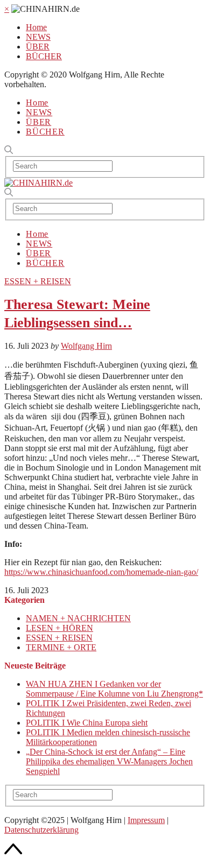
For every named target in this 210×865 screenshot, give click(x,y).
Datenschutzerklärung (41, 829)
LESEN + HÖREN (59, 627)
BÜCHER (44, 56)
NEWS (38, 36)
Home (36, 27)
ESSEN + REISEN (37, 281)
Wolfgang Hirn (86, 345)
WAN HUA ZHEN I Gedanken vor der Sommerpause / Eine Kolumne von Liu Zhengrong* (114, 688)
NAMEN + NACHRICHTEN (78, 618)
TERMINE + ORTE (61, 647)
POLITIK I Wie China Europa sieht (87, 722)
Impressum (146, 820)
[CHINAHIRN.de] (38, 182)
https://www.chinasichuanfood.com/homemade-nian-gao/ (101, 571)
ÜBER (38, 46)
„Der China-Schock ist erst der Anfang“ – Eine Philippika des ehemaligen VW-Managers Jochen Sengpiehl (109, 761)
